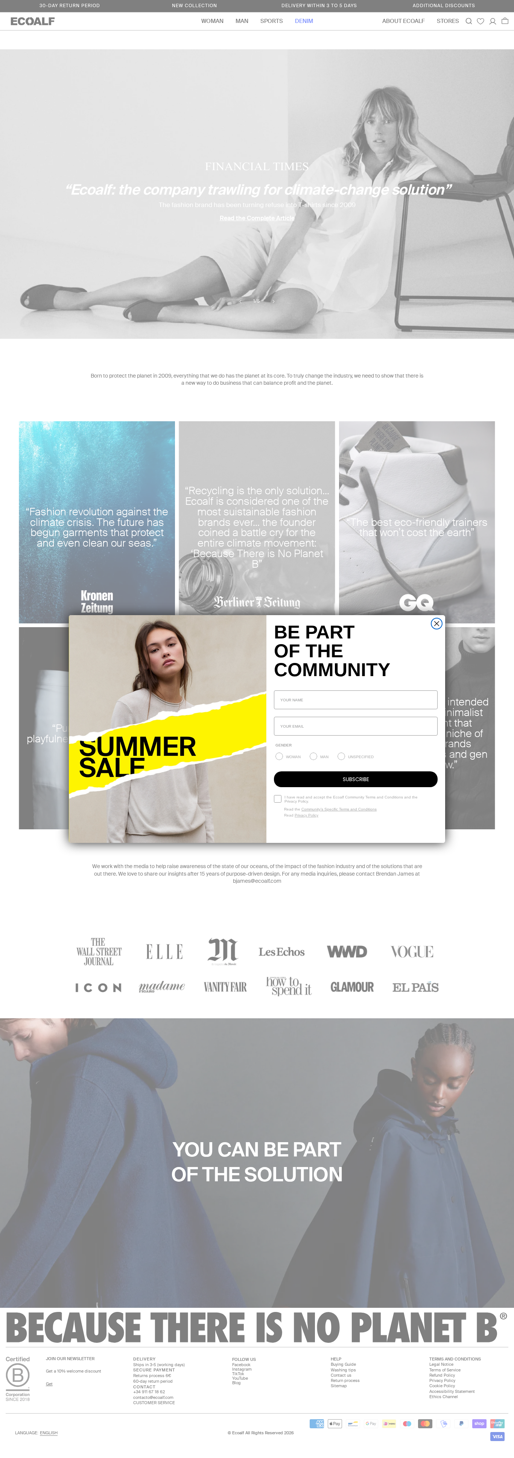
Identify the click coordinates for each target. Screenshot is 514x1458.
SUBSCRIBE (356, 779)
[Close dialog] (436, 623)
